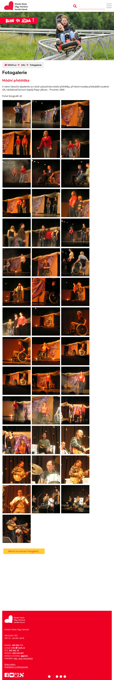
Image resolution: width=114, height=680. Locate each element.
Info (23, 65)
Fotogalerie (36, 65)
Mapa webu (9, 664)
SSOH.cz (12, 65)
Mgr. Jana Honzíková (23, 658)
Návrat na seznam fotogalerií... (24, 551)
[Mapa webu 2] (109, 6)
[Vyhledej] (75, 6)
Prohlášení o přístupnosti (16, 667)
